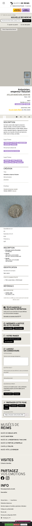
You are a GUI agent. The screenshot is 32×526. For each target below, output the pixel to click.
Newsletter (4, 492)
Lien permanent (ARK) (8, 412)
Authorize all (9, 524)
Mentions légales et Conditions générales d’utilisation (13, 506)
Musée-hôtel (9, 450)
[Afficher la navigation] (4, 3)
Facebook (13, 405)
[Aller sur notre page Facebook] (2, 478)
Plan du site (3, 512)
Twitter (7, 405)
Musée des (17, 10)
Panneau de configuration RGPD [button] (8, 515)
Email (6, 408)
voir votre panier (26, 24)
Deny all (17, 524)
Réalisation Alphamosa (6, 503)
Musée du (11, 443)
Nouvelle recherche (21, 17)
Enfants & (6, 463)
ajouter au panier (13, 24)
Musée (26, 10)
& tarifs (8, 489)
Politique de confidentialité (7, 509)
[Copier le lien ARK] (26, 414)
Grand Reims (13, 500)
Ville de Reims (4, 500)
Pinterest (21, 405)
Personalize (23, 524)
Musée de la (13, 440)
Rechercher (27, 21)
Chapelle (7, 446)
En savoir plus (28, 6)
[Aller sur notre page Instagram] (7, 478)
